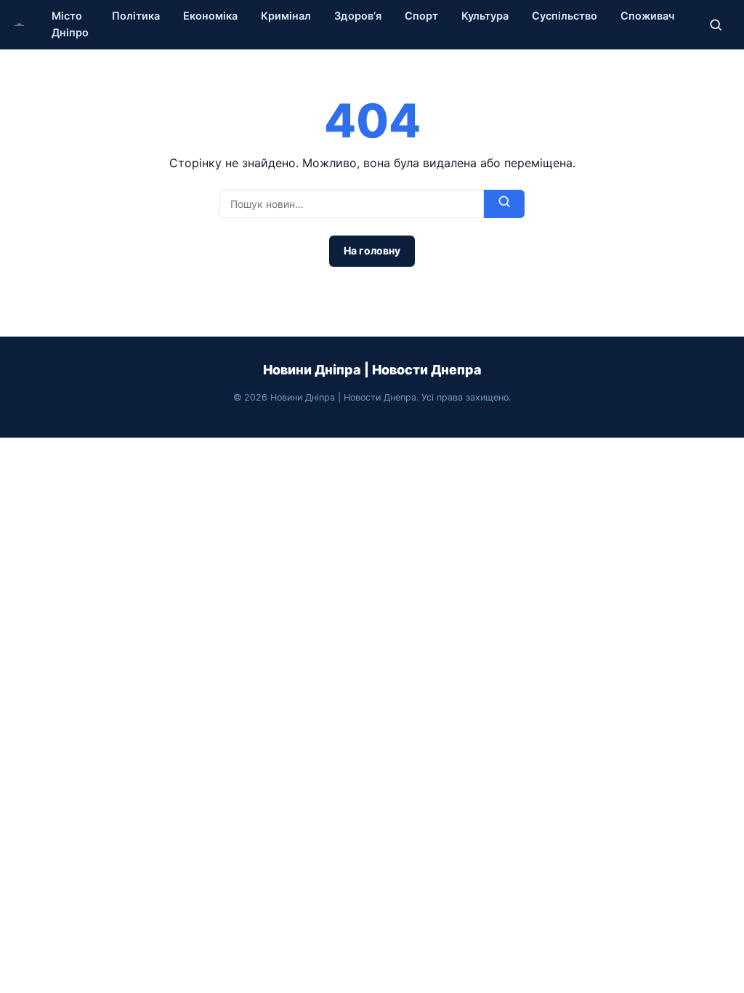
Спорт (421, 16)
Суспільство (564, 16)
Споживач (647, 16)
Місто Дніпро (70, 24)
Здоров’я (357, 16)
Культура (485, 16)
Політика (136, 16)
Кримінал (286, 16)
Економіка (210, 16)
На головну (372, 250)
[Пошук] (715, 25)
